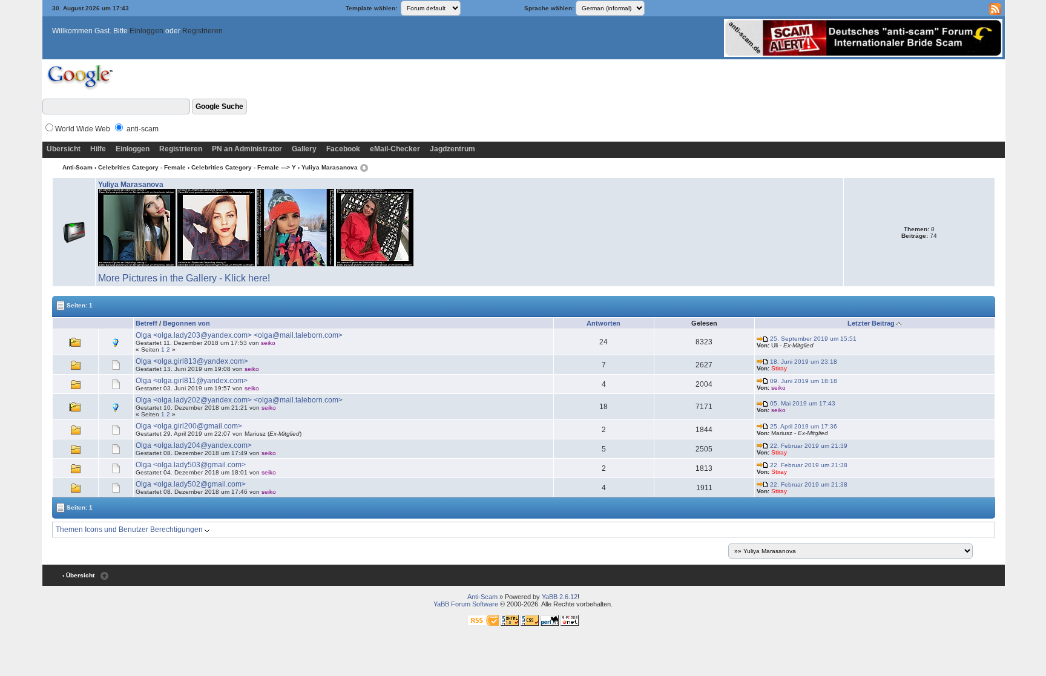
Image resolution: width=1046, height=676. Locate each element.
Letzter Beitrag (871, 323)
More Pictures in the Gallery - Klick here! (184, 278)
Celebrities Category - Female (142, 167)
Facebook (343, 149)
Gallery (304, 149)
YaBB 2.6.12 (559, 596)
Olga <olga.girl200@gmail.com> (189, 426)
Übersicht (64, 149)
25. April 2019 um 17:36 (802, 426)
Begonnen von (186, 323)
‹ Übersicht (78, 575)
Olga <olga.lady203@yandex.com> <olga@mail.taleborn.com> (239, 335)
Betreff (146, 323)
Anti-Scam (77, 167)
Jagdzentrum (452, 149)
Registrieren (202, 31)
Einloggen (146, 31)
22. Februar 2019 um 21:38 (807, 465)
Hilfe (98, 149)
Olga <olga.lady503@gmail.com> (191, 465)
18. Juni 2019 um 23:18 (802, 361)
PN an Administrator (247, 149)
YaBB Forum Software (465, 604)
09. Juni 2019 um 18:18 (802, 381)
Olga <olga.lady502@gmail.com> (191, 484)
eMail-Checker (395, 149)
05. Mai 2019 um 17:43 (801, 403)
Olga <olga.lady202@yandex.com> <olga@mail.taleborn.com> (239, 400)
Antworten (603, 323)
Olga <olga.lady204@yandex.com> (194, 445)
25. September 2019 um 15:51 (812, 338)
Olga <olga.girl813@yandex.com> (192, 361)
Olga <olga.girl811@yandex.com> (192, 380)
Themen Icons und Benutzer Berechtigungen (130, 529)
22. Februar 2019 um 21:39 (807, 445)
